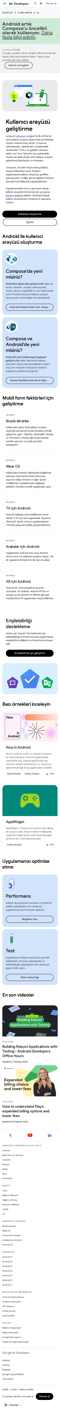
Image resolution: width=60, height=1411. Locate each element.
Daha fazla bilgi (30, 977)
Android (6, 1150)
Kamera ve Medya (10, 1204)
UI (38, 12)
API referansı (8, 1306)
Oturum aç (51, 3)
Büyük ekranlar (17, 421)
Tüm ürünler (7, 1379)
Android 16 (7, 1261)
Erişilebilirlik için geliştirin (30, 653)
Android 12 (7, 1280)
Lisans (14, 1389)
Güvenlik (6, 1159)
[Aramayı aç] (35, 3)
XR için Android (18, 581)
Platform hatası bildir (11, 1328)
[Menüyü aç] (5, 3)
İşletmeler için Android (12, 1155)
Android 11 (7, 1284)
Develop (7, 12)
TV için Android (18, 508)
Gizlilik (5, 1209)
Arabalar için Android (22, 546)
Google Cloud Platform (13, 1374)
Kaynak (5, 1164)
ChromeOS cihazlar (11, 1235)
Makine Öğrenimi (10, 1195)
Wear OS (13, 466)
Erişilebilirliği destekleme (19, 623)
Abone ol (44, 1396)
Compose (20, 136)
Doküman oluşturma (29, 214)
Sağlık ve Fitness (9, 1200)
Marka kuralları (26, 1389)
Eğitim (30, 222)
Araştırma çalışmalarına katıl (15, 1341)
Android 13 (7, 1275)
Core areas (24, 12)
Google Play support (11, 1337)
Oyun (4, 1190)
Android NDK (8, 1315)
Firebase (6, 1369)
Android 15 (7, 1266)
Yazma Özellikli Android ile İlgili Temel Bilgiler (32, 380)
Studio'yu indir (8, 1311)
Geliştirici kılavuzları (11, 1301)
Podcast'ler (7, 1178)
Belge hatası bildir (10, 1332)
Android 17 (7, 1257)
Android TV (7, 1244)
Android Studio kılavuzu (13, 1297)
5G (3, 1214)
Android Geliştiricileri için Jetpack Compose (32, 307)
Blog (4, 1173)
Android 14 (7, 1271)
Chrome (6, 1365)
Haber (5, 1169)
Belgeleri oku (30, 919)
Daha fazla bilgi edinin (27, 35)
